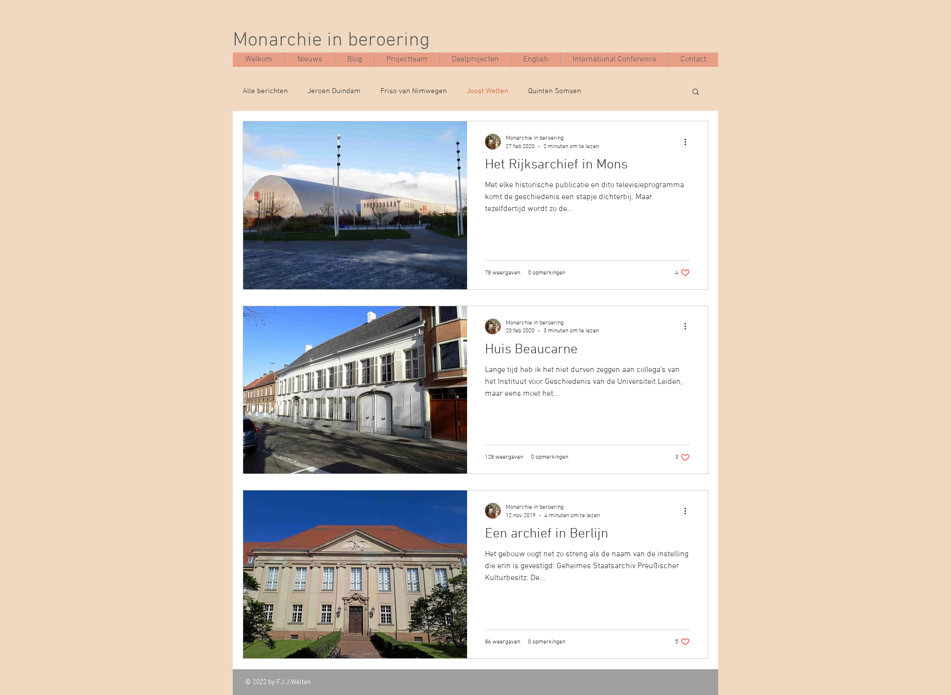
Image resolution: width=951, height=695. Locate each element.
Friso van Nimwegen (413, 91)
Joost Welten (487, 91)
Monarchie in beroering (331, 41)
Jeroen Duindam (334, 91)
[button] (695, 92)
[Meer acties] (688, 142)
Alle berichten (265, 91)
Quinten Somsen (554, 91)
